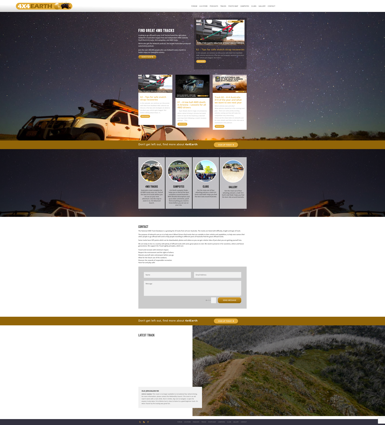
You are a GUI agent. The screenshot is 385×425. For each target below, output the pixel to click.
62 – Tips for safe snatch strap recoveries (220, 49)
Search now (146, 57)
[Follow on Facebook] (148, 422)
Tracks (223, 6)
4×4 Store (203, 6)
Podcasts (214, 6)
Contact (271, 6)
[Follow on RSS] (144, 422)
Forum (194, 6)
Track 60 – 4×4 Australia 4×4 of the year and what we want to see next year (228, 100)
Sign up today (225, 145)
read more (201, 61)
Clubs (253, 6)
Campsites (244, 6)
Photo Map (233, 6)
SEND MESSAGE (229, 300)
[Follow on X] (140, 422)
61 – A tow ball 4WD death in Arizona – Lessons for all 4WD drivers (191, 105)
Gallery (262, 6)
